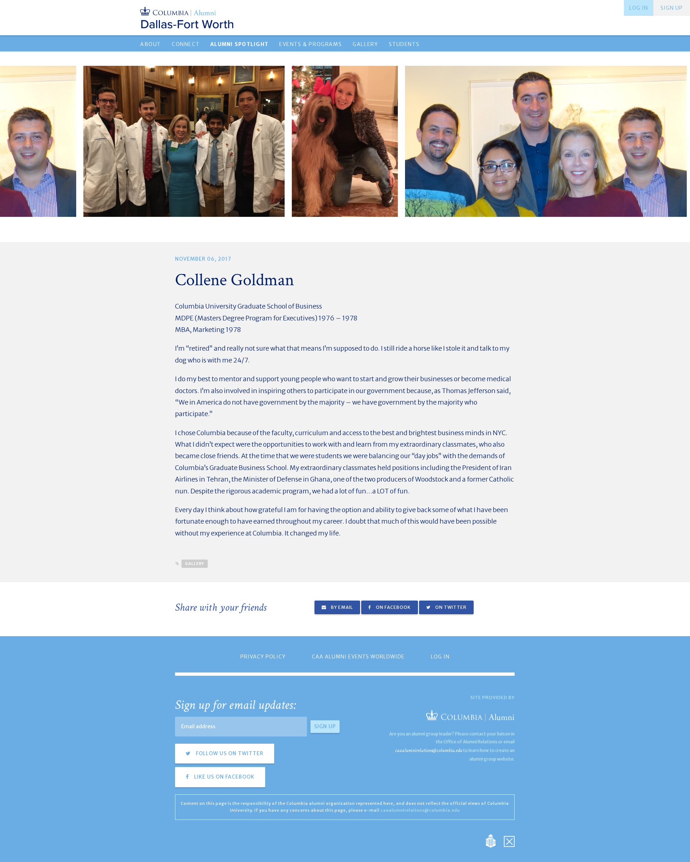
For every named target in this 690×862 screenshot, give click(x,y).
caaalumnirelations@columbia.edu (428, 750)
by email (341, 607)
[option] (345, 141)
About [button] (150, 44)
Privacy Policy (263, 656)
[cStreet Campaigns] (509, 840)
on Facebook (393, 607)
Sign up (672, 8)
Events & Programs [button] (310, 44)
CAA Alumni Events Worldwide (358, 656)
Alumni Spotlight (239, 44)
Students (404, 44)
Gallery (365, 44)
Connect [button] (185, 44)
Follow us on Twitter (228, 753)
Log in (638, 8)
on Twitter (450, 607)
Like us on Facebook (223, 777)
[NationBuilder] (494, 840)
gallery (194, 563)
